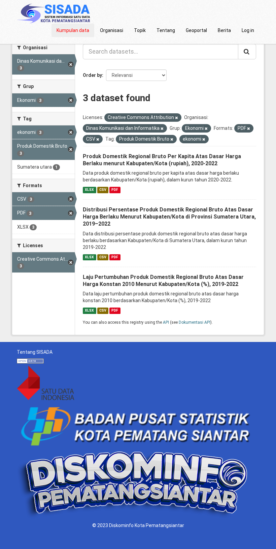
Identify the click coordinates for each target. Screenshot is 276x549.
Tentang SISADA (35, 352)
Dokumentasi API (194, 322)
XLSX (89, 189)
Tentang (166, 30)
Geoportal (196, 30)
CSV (102, 189)
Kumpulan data (73, 30)
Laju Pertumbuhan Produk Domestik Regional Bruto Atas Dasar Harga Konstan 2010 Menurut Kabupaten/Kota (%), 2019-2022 (163, 280)
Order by (92, 75)
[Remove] (176, 118)
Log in (248, 30)
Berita (224, 30)
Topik (140, 30)
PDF (114, 189)
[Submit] (247, 51)
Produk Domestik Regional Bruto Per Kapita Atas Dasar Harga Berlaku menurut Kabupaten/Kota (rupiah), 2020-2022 (162, 160)
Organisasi (111, 30)
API (166, 322)
